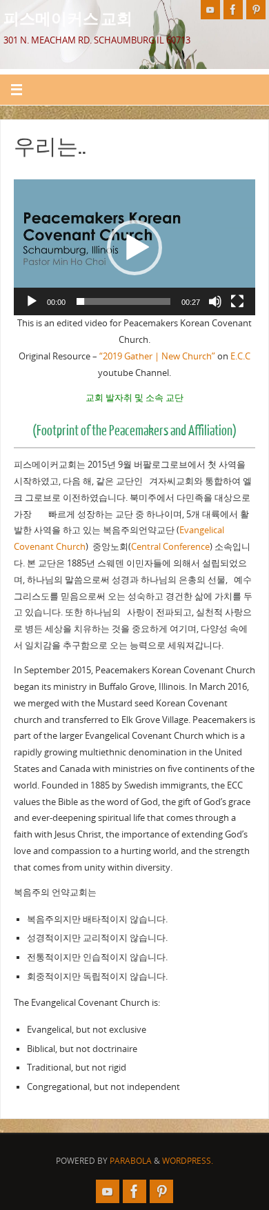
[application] (134, 247)
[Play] (32, 301)
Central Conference (170, 547)
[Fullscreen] (237, 301)
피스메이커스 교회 (67, 18)
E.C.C (240, 356)
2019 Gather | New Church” (159, 356)
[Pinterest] (256, 9)
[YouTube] (210, 9)
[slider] (123, 301)
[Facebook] (233, 9)
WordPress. (187, 1161)
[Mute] (215, 301)
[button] (134, 247)
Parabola (131, 1161)
